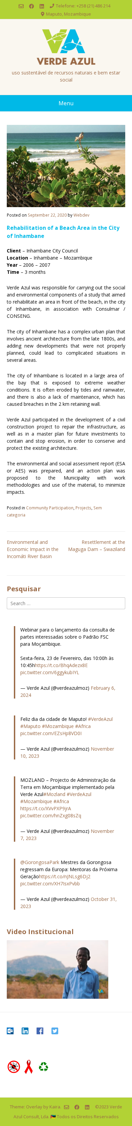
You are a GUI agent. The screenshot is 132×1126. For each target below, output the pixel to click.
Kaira (54, 1106)
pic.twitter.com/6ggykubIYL (49, 672)
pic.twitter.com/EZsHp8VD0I (51, 733)
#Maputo (30, 726)
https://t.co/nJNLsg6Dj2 (64, 876)
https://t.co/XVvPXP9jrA (45, 808)
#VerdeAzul (100, 719)
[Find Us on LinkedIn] (42, 6)
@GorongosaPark (39, 862)
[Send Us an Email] (21, 6)
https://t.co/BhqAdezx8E (61, 665)
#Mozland (54, 794)
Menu (66, 103)
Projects (83, 507)
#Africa (83, 726)
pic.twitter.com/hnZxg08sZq (50, 815)
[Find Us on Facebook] (31, 6)
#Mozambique (58, 726)
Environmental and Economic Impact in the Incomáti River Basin (33, 549)
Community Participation (49, 507)
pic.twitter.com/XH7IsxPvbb (50, 883)
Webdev (81, 215)
